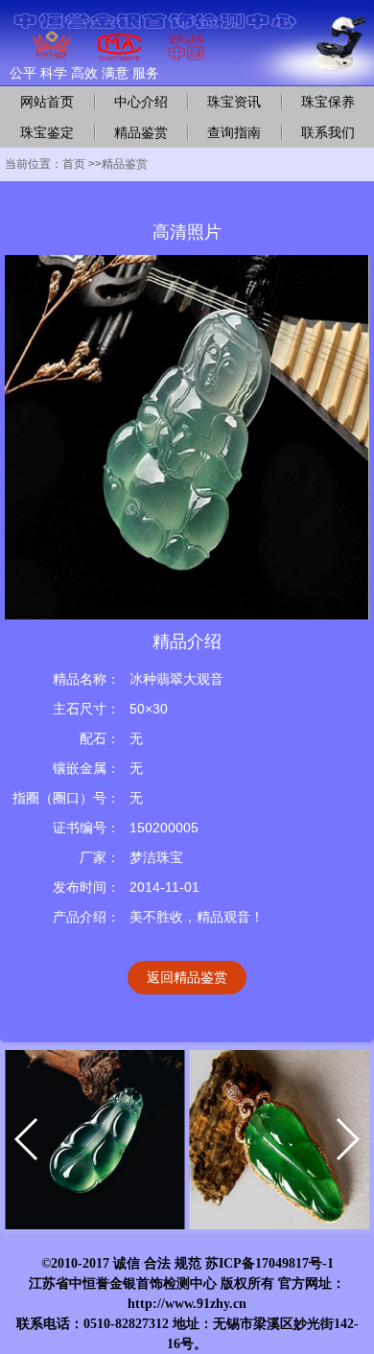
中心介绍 (141, 101)
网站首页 (47, 101)
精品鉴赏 (141, 132)
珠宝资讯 (234, 101)
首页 (73, 164)
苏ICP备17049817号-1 (269, 1263)
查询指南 (234, 132)
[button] (27, 1139)
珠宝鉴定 (47, 132)
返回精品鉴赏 (187, 977)
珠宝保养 (328, 101)
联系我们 (328, 132)
